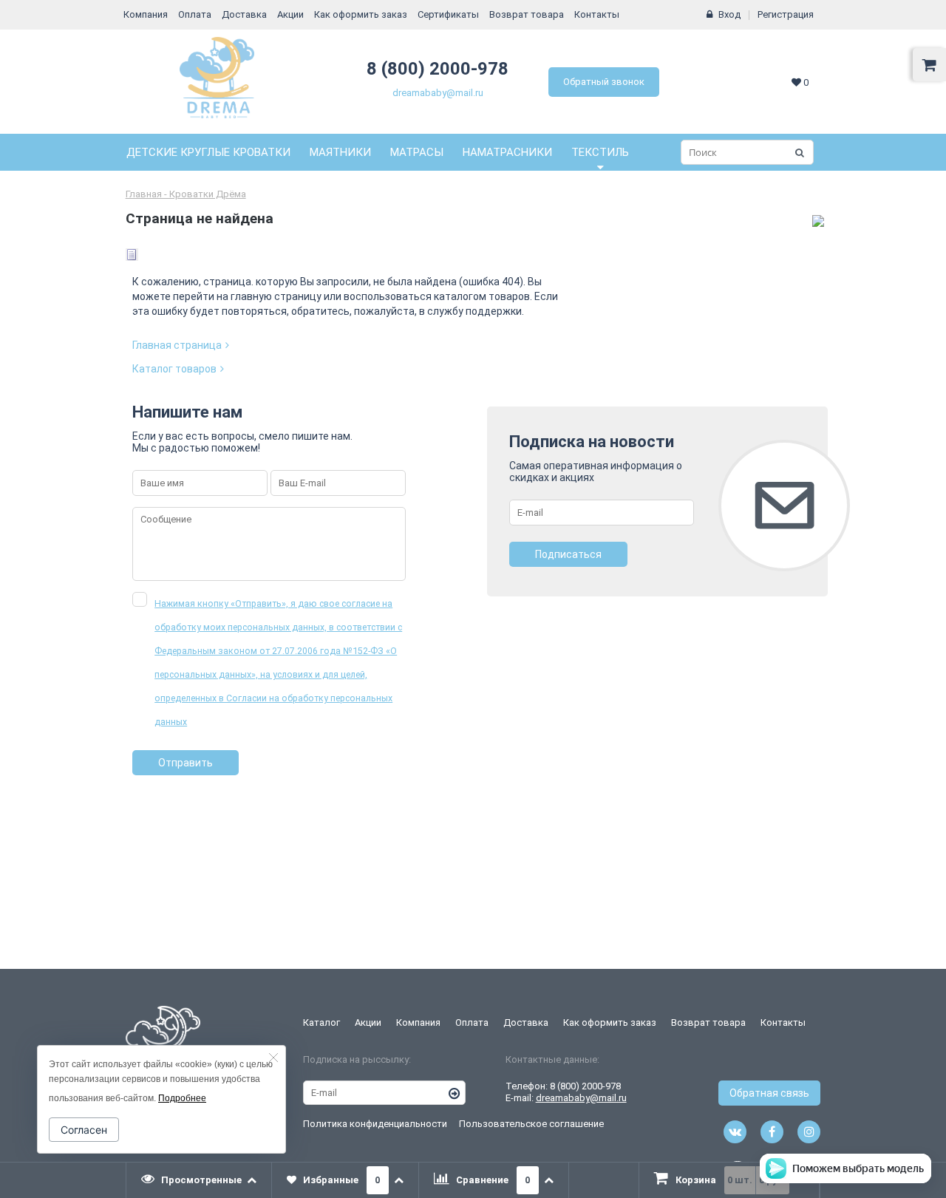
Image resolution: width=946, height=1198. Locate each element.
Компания (145, 14)
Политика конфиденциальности (375, 1123)
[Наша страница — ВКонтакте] (735, 1131)
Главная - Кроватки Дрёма (186, 194)
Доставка (244, 14)
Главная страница (177, 345)
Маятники (340, 152)
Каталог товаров (174, 369)
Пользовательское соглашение (531, 1123)
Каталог (321, 1022)
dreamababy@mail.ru (437, 92)
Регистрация (786, 14)
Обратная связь (769, 1093)
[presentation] (199, 1180)
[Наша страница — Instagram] (808, 1131)
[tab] (199, 1180)
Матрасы (416, 152)
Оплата (194, 14)
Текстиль (600, 152)
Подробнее (182, 1098)
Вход (729, 14)
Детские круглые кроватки (208, 152)
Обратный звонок (603, 81)
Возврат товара (526, 14)
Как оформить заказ (360, 14)
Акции (290, 14)
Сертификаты (448, 14)
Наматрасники (507, 152)
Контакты (596, 14)
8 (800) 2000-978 (437, 68)
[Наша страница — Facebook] (771, 1131)
